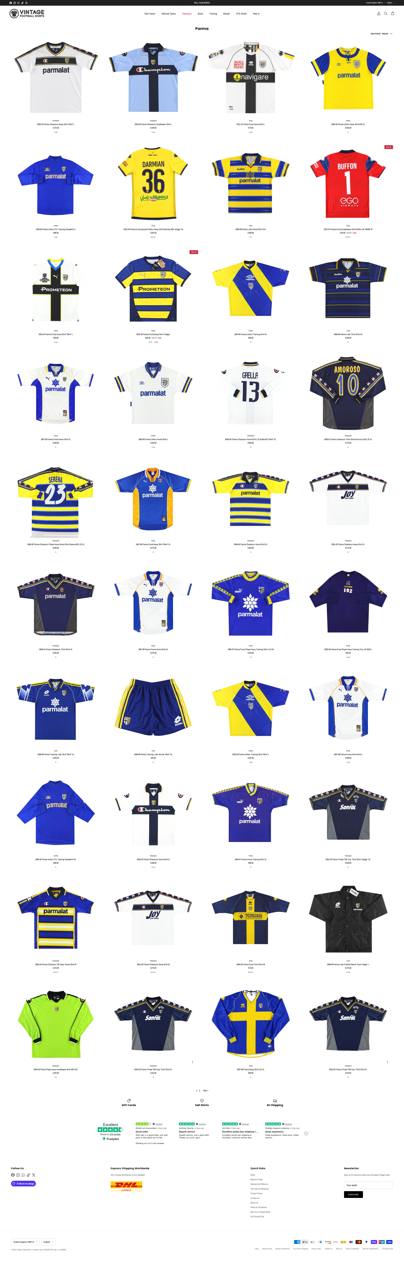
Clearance (186, 13)
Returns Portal (256, 1179)
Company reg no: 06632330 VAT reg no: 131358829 (49, 1250)
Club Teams (149, 13)
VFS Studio (241, 13)
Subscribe (353, 1194)
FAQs (252, 1174)
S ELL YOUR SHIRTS (202, 2)
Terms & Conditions (258, 1207)
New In (256, 13)
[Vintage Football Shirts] (26, 13)
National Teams (169, 13)
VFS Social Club (257, 1216)
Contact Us (254, 1198)
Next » (205, 1090)
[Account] (378, 13)
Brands (226, 13)
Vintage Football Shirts (23, 1250)
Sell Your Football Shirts (260, 1212)
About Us (254, 1202)
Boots (200, 13)
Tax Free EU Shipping (259, 1188)
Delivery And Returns (259, 1184)
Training (213, 13)
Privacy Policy (256, 1193)
